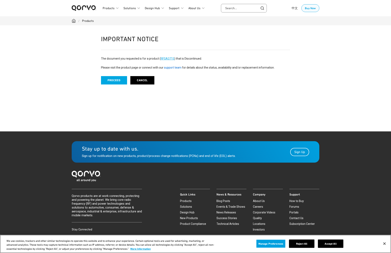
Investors (259, 229)
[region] (195, 244)
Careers (258, 206)
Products (88, 21)
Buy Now (310, 8)
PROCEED (114, 80)
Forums (294, 206)
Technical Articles (227, 223)
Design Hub (187, 212)
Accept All (330, 243)
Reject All (301, 243)
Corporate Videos (264, 212)
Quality (257, 218)
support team (172, 67)
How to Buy (296, 201)
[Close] (384, 243)
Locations (259, 223)
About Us (259, 201)
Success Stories (226, 218)
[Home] (74, 21)
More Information (140, 248)
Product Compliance (193, 223)
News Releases (226, 212)
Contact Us (296, 218)
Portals (294, 212)
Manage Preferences (270, 243)
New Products (189, 218)
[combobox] (244, 8)
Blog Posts (223, 201)
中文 (295, 8)
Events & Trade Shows (230, 206)
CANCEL (142, 80)
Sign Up (299, 152)
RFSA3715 (167, 58)
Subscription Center (302, 223)
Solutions (186, 206)
